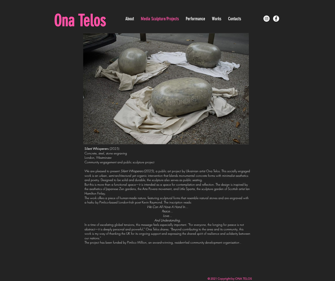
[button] (166, 89)
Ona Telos (80, 20)
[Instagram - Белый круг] (266, 19)
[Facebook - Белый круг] (276, 19)
